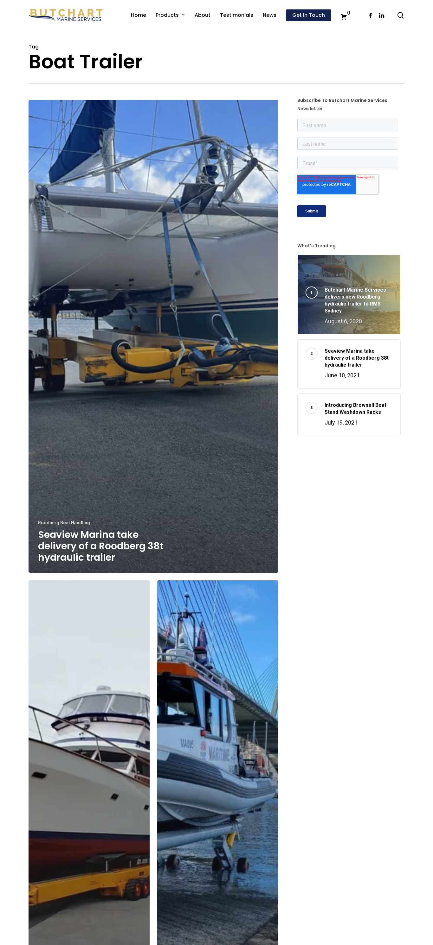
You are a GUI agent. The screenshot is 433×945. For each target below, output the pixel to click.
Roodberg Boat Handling (64, 522)
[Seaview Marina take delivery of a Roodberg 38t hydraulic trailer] (153, 336)
